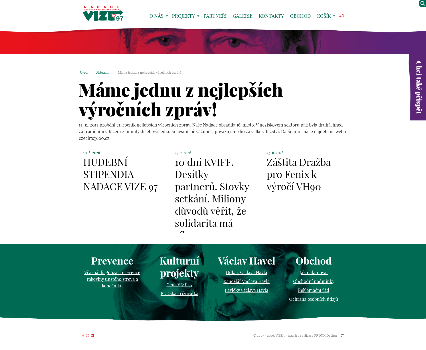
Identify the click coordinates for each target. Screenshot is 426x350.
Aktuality (102, 72)
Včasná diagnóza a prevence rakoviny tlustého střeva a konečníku (112, 279)
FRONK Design (325, 335)
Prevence (112, 261)
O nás (157, 16)
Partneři (215, 16)
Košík (324, 16)
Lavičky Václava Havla (246, 290)
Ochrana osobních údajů (313, 299)
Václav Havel (246, 261)
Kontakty (271, 16)
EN (341, 15)
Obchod (300, 16)
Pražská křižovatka (179, 293)
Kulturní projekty (179, 267)
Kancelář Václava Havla (246, 281)
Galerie (242, 16)
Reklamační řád (313, 290)
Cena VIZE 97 (179, 284)
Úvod (84, 72)
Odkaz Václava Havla (246, 272)
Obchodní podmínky (313, 281)
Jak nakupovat (314, 272)
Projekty (183, 16)
